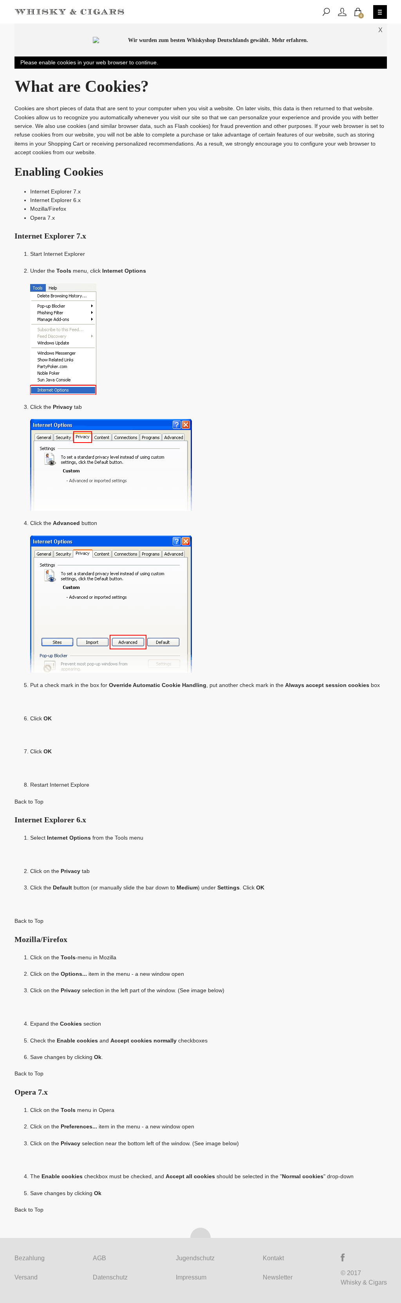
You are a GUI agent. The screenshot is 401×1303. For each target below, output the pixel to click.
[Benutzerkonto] (342, 12)
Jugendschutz (195, 1258)
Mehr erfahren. (290, 40)
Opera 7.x (42, 218)
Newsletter (278, 1277)
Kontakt (273, 1258)
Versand (26, 1277)
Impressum (191, 1277)
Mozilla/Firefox (48, 209)
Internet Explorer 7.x (55, 191)
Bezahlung (29, 1258)
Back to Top (28, 801)
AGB (99, 1258)
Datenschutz (110, 1277)
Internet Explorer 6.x (55, 200)
